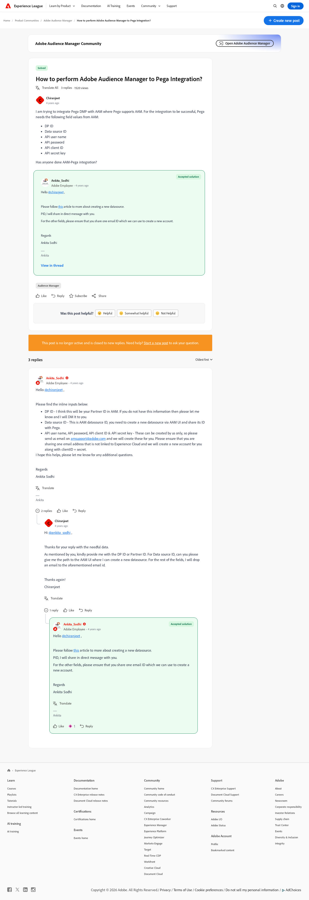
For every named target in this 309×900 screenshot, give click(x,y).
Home (6, 20)
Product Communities (27, 20)
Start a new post (156, 343)
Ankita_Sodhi (60, 180)
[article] (119, 444)
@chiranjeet (56, 192)
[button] (284, 20)
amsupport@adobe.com (88, 438)
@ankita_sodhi (60, 532)
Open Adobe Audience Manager (247, 43)
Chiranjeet (53, 98)
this (60, 207)
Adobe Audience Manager (58, 20)
